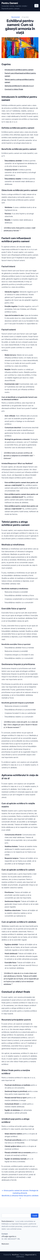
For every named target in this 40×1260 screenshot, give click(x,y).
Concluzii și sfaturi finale (14, 89)
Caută (34, 1216)
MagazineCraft (30, 1254)
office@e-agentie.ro (9, 1236)
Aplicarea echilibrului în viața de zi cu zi (19, 86)
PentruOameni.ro (8, 1221)
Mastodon (5, 1244)
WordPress (15, 1254)
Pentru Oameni (10, 3)
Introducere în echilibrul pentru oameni (19, 70)
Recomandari (15, 17)
